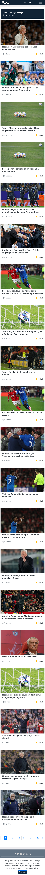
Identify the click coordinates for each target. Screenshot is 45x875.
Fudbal (40, 54)
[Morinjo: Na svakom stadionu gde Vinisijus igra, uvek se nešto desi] (22, 439)
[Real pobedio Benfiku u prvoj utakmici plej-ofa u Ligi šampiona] (22, 520)
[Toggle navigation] (40, 3)
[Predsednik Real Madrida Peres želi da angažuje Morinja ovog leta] (22, 236)
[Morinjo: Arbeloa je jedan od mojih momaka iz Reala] (22, 561)
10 (38, 838)
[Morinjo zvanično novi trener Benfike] (22, 642)
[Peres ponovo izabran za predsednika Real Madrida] (22, 154)
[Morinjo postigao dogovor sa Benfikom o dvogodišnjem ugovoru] (22, 680)
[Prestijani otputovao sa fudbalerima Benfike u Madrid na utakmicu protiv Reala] (22, 276)
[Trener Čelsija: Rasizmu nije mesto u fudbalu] (22, 358)
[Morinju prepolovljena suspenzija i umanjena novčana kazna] (22, 802)
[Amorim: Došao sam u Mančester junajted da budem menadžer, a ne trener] (22, 602)
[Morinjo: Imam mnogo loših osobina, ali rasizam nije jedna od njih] (22, 762)
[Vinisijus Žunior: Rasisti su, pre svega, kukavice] (22, 480)
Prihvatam (22, 872)
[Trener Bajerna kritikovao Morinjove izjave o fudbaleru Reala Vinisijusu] (22, 317)
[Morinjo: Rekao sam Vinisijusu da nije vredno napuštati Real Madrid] (22, 73)
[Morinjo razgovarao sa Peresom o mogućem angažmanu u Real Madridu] (22, 195)
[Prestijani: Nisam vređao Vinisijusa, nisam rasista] (22, 398)
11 (42, 838)
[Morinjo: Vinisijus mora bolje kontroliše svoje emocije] (22, 32)
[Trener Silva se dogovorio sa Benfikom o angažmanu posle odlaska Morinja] (22, 114)
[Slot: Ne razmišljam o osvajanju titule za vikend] (22, 721)
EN (29, 2)
